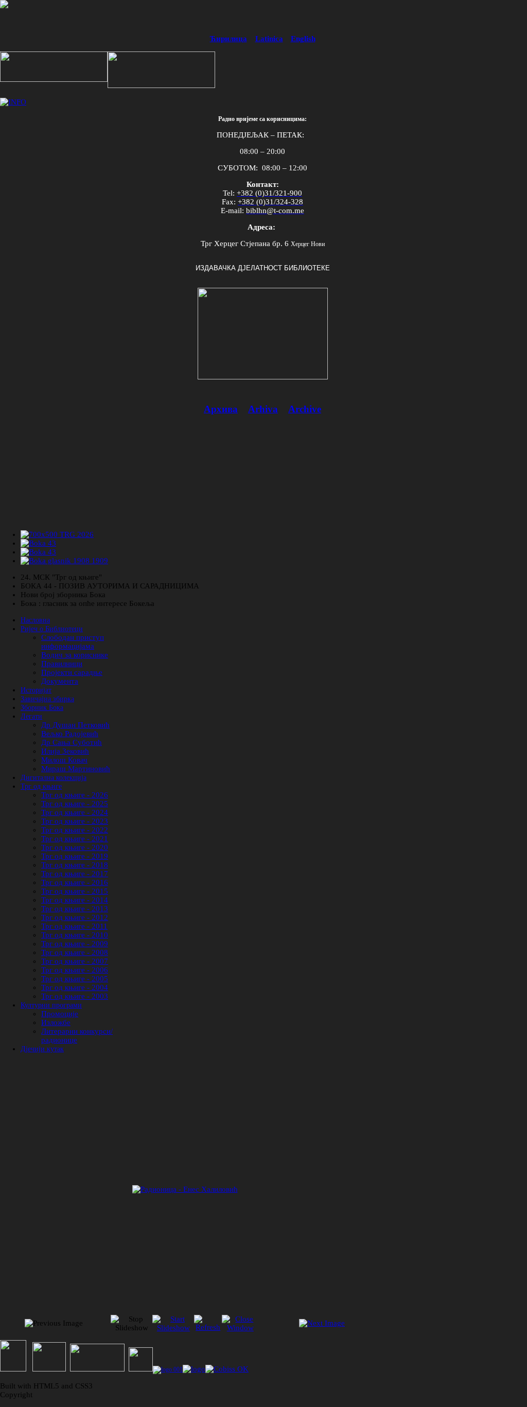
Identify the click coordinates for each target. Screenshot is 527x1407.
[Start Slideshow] (173, 1328)
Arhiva (263, 409)
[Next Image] (322, 1323)
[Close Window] (240, 1328)
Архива (221, 409)
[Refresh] (208, 1327)
